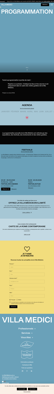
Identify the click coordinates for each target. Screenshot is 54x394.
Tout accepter (21, 389)
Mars (23, 112)
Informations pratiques (27, 362)
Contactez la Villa (27, 365)
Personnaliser (27, 391)
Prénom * (11, 264)
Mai (36, 112)
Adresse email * (13, 278)
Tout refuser (33, 389)
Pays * (10, 285)
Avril (30, 112)
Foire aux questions (27, 368)
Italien (19, 299)
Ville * (10, 292)
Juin (41, 112)
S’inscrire (13, 306)
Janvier (5, 112)
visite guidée (44, 1)
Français (13, 299)
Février (15, 112)
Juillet (48, 112)
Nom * (10, 271)
